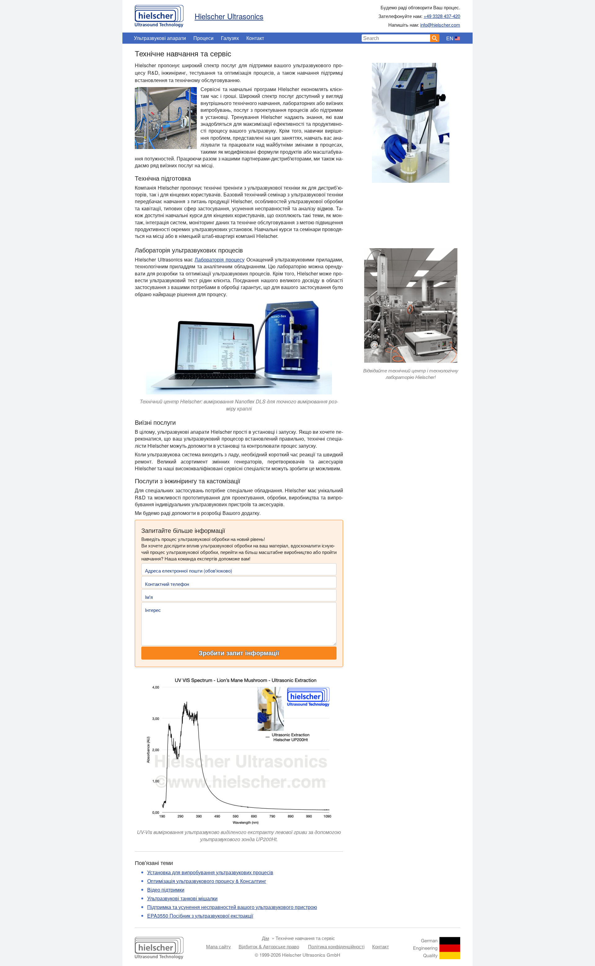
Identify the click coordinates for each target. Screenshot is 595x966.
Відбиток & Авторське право (269, 946)
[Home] (159, 14)
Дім (265, 938)
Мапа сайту (218, 946)
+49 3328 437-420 (442, 16)
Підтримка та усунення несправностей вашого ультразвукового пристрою (232, 907)
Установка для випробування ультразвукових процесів (210, 872)
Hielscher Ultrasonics (229, 16)
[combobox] (396, 38)
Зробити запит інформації (239, 653)
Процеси (203, 38)
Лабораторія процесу (220, 259)
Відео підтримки (165, 889)
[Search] (434, 38)
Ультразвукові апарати (160, 38)
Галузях (230, 38)
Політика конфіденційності (336, 946)
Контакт (255, 38)
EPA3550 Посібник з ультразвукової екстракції (200, 915)
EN (449, 38)
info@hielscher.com (440, 24)
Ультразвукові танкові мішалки (182, 898)
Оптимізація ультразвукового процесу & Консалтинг (206, 881)
